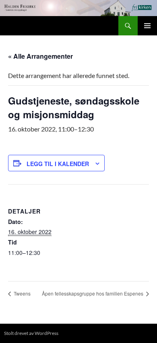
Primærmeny (147, 25)
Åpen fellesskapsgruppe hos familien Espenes (93, 293)
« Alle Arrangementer (40, 56)
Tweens (21, 293)
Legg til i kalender (58, 164)
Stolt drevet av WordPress (31, 333)
